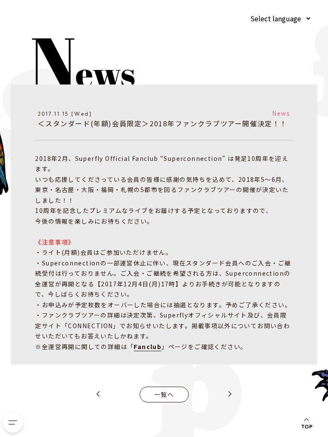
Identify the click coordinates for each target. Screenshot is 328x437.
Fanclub (147, 346)
